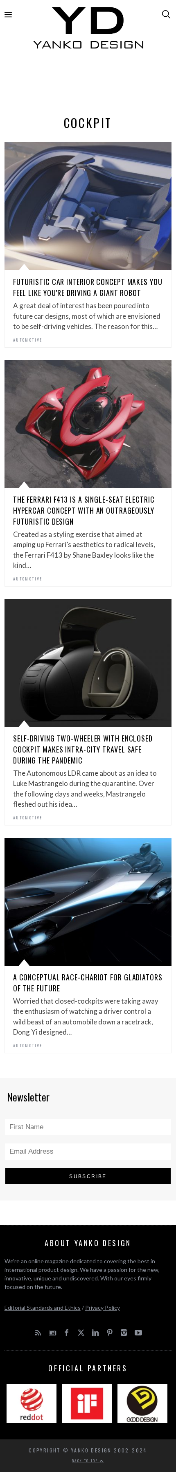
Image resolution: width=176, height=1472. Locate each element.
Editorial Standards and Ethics (43, 1307)
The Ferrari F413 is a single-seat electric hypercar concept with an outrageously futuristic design (84, 510)
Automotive (28, 340)
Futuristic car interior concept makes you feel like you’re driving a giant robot (87, 287)
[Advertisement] (88, 84)
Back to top (86, 1460)
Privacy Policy (102, 1307)
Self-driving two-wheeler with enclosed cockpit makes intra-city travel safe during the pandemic (83, 749)
